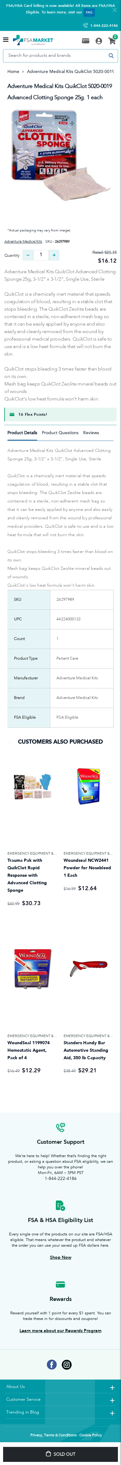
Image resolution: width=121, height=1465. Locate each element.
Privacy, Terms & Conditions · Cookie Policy (66, 1435)
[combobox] (60, 56)
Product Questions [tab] (60, 432)
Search (111, 56)
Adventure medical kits (23, 242)
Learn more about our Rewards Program (60, 1331)
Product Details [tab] (22, 432)
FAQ (89, 12)
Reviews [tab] (91, 432)
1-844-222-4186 (104, 25)
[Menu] (5, 40)
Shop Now (60, 1257)
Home (13, 71)
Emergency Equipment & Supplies (38, 853)
